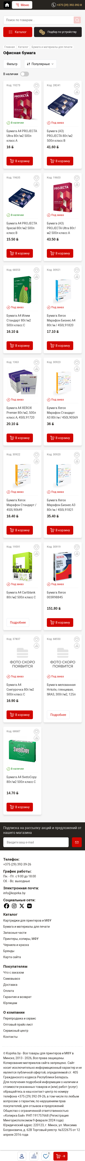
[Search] (77, 20)
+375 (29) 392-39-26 (17, 864)
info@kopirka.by (14, 893)
